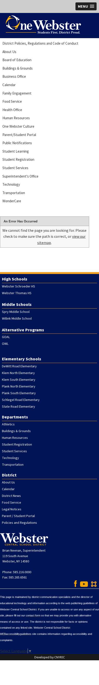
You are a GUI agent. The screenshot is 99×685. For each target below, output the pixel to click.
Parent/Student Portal (19, 134)
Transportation (13, 193)
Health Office (12, 109)
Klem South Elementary (18, 379)
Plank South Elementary (19, 393)
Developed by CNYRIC (49, 657)
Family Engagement (16, 93)
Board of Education (16, 60)
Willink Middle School (17, 318)
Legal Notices (11, 509)
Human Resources (16, 118)
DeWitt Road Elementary (19, 366)
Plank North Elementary (18, 386)
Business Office (14, 76)
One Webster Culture (18, 126)
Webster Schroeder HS (18, 286)
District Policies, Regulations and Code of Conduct (40, 43)
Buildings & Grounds (17, 68)
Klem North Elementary (18, 373)
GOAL (6, 337)
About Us (9, 51)
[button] (86, 6)
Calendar (9, 85)
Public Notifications (17, 143)
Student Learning (15, 151)
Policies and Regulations (19, 522)
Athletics (8, 424)
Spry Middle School (16, 312)
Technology (11, 184)
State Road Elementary (18, 406)
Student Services (15, 168)
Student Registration (18, 159)
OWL (5, 343)
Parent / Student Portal (18, 516)
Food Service (12, 101)
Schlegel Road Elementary (21, 400)
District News (11, 496)
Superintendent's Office (20, 176)
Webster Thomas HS (16, 293)
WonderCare (11, 201)
